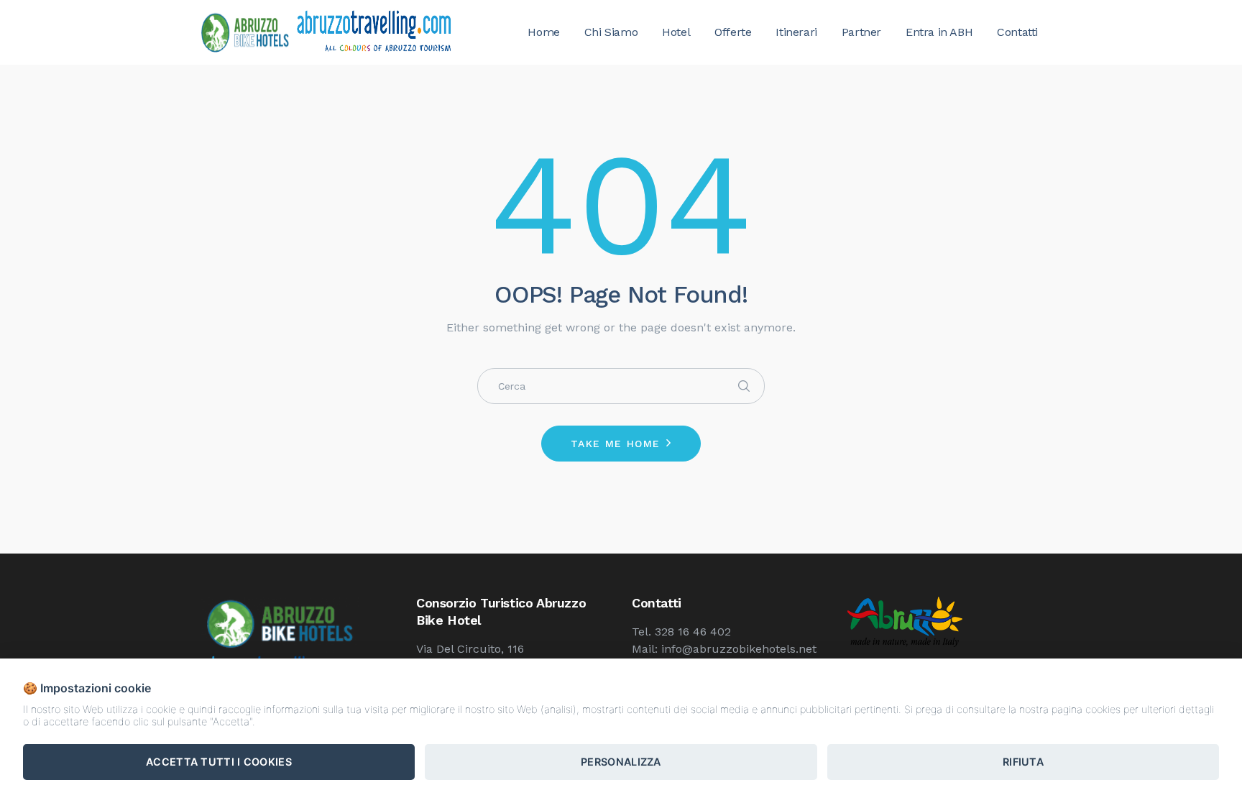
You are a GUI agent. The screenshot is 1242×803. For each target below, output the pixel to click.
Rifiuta (1023, 762)
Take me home (616, 443)
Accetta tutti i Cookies (219, 762)
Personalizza (621, 762)
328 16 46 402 (693, 631)
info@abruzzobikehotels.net (738, 649)
